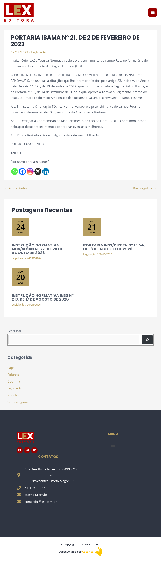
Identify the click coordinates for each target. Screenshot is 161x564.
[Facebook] (22, 171)
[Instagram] (30, 171)
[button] (112, 447)
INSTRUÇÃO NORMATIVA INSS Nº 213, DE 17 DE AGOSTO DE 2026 (43, 297)
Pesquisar (14, 331)
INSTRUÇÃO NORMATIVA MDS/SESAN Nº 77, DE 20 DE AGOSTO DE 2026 (37, 248)
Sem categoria (17, 402)
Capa (10, 367)
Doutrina (13, 381)
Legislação (38, 52)
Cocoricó (88, 551)
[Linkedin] (45, 171)
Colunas (13, 374)
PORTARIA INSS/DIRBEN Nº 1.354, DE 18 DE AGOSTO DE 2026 (114, 247)
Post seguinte (144, 188)
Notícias (13, 395)
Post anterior (16, 188)
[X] (37, 171)
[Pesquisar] (147, 339)
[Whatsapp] (14, 171)
